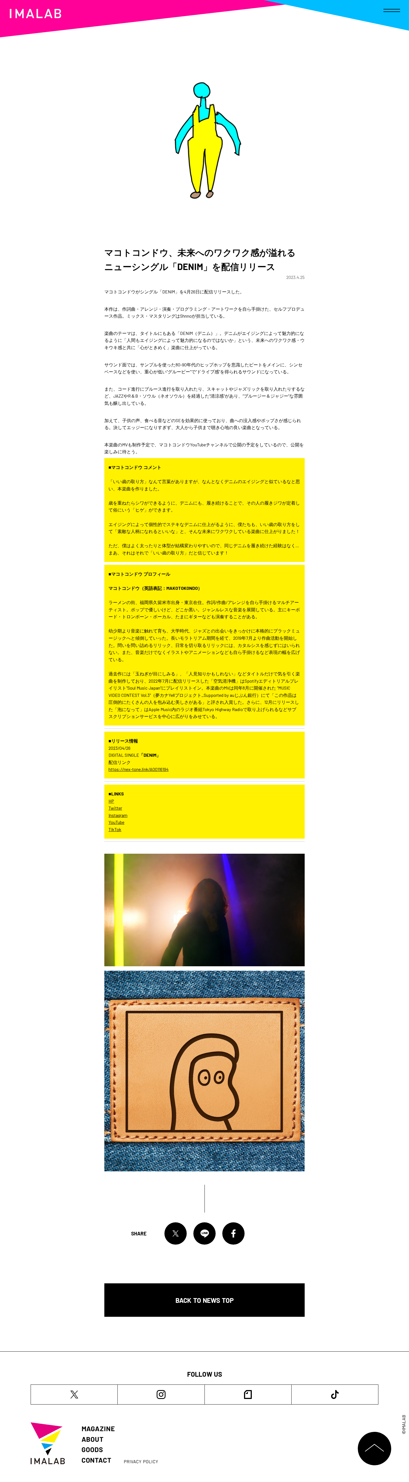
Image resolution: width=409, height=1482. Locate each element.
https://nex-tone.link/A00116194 (139, 769)
